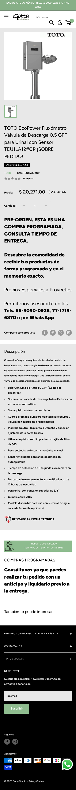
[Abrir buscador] (51, 22)
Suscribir (17, 708)
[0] (68, 22)
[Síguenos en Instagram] (15, 742)
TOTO (7, 173)
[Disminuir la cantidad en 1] (23, 205)
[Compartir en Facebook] (45, 333)
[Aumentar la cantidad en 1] (46, 205)
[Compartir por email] (69, 333)
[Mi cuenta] (60, 22)
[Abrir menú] (6, 16)
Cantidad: (10, 205)
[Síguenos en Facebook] (7, 742)
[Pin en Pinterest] (53, 333)
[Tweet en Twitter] (61, 333)
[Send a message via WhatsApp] (67, 764)
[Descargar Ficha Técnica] (29, 515)
